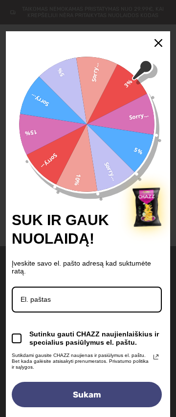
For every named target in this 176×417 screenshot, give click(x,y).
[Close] (158, 43)
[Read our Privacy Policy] (156, 357)
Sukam (87, 394)
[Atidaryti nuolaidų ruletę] (147, 207)
